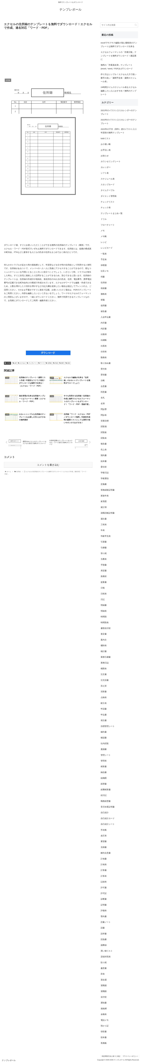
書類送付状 (106, 628)
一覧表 (104, 254)
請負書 (104, 939)
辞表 (103, 974)
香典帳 (104, 1043)
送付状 (104, 997)
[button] (136, 25)
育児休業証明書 (108, 807)
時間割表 (105, 622)
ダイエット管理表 (109, 196)
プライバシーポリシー (130, 1056)
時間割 (104, 617)
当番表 (104, 559)
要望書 (104, 841)
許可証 (104, 893)
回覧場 (104, 426)
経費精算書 (106, 789)
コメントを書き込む (48, 464)
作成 (56, 363)
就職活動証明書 (108, 513)
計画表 (104, 864)
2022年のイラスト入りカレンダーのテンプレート (119, 121)
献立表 (104, 703)
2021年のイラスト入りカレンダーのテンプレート (119, 112)
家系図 (104, 501)
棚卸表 (104, 645)
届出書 (104, 519)
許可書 (104, 887)
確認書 (104, 738)
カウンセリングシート (111, 161)
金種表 (104, 1014)
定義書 (104, 484)
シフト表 (105, 173)
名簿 (103, 403)
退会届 (104, 980)
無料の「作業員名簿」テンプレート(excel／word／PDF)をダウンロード (117, 67)
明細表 (104, 611)
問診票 (104, 409)
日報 (103, 588)
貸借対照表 (106, 957)
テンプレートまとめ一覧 (111, 213)
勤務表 (104, 357)
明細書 (104, 605)
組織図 (104, 778)
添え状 (104, 686)
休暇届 (104, 265)
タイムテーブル (108, 190)
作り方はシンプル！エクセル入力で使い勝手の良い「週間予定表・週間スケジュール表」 (118, 78)
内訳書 (104, 329)
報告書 (104, 444)
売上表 (104, 450)
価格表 (104, 294)
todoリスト (105, 138)
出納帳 (104, 340)
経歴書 (104, 784)
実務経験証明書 (108, 490)
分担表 (104, 352)
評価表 (104, 910)
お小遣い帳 (106, 144)
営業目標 (105, 421)
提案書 (104, 582)
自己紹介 (105, 812)
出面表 (104, 346)
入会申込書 (106, 317)
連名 (68, 363)
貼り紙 (104, 962)
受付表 (104, 369)
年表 (103, 530)
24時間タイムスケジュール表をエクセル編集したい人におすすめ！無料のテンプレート (119, 90)
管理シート (106, 755)
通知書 (104, 1003)
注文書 (104, 674)
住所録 (8, 363)
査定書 (104, 634)
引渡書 (104, 542)
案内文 (104, 640)
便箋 (103, 300)
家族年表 (105, 496)
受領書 (104, 375)
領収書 (104, 1031)
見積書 (104, 847)
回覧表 (104, 438)
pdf (15, 363)
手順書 (104, 565)
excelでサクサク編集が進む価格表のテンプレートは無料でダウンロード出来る (119, 44)
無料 (62, 363)
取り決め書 (106, 363)
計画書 (104, 859)
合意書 (104, 386)
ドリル (104, 219)
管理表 (104, 761)
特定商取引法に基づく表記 (111, 1056)
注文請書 (105, 680)
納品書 (104, 772)
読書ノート (106, 922)
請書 (103, 928)
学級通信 (105, 478)
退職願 (104, 991)
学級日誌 (105, 473)
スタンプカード (108, 184)
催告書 (104, 311)
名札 (103, 398)
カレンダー (106, 167)
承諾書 (104, 570)
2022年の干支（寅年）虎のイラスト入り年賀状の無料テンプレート (119, 131)
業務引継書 (106, 657)
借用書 (104, 305)
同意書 (104, 392)
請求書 (104, 934)
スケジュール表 (108, 179)
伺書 (103, 277)
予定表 (104, 259)
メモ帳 (104, 236)
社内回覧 (105, 743)
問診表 (104, 415)
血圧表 (104, 836)
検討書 (104, 651)
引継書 (104, 548)
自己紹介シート (108, 824)
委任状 (104, 467)
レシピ (104, 242)
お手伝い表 (106, 150)
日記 (103, 599)
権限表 (104, 668)
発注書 (104, 720)
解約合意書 (106, 853)
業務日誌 (105, 663)
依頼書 (104, 288)
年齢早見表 (106, 536)
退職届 (104, 985)
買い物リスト (107, 951)
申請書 (104, 709)
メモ (103, 231)
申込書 (104, 715)
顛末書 (104, 1037)
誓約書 (104, 916)
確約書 (104, 732)
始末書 (104, 461)
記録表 (104, 882)
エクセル (22, 363)
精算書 (104, 766)
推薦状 (104, 576)
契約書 (104, 455)
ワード (42, 363)
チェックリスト (108, 202)
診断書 (104, 899)
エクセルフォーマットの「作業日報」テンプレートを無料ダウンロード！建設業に (118, 55)
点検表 (104, 697)
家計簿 (104, 507)
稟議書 (104, 749)
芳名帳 (104, 830)
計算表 (104, 876)
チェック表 (106, 207)
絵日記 (104, 795)
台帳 (103, 380)
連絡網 (104, 1008)
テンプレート (33, 363)
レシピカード (107, 248)
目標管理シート (108, 726)
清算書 (104, 691)
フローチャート (108, 225)
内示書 (104, 323)
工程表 (104, 524)
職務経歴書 (106, 801)
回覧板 (104, 432)
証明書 (104, 905)
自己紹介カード (108, 818)
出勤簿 (104, 334)
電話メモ (105, 1020)
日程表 (104, 594)
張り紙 (104, 553)
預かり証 (105, 1026)
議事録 (104, 945)
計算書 (104, 870)
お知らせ (105, 156)
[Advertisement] (48, 53)
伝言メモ (105, 271)
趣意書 (104, 968)
